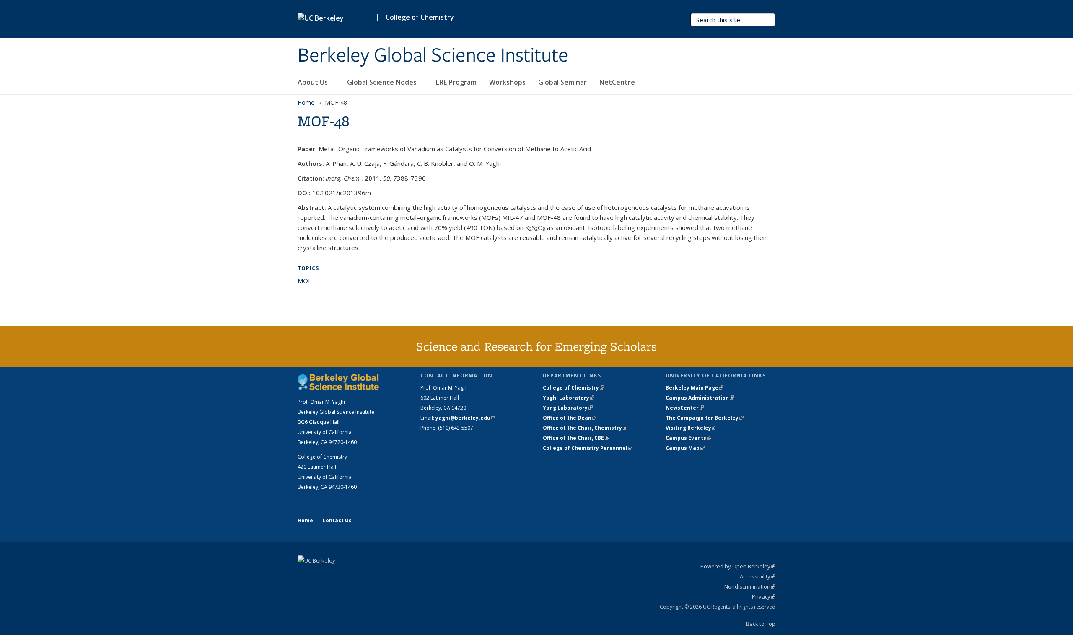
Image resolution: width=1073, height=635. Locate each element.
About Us (313, 82)
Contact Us (337, 520)
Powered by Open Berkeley (737, 566)
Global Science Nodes (382, 82)
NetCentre (618, 82)
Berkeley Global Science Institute (433, 55)
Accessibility (757, 576)
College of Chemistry (420, 17)
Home (306, 102)
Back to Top (760, 623)
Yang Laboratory (568, 407)
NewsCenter (685, 407)
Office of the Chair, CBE (576, 437)
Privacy (763, 596)
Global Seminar (562, 82)
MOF (304, 280)
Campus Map (685, 448)
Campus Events (688, 437)
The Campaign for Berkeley (705, 417)
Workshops (507, 82)
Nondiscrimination (749, 586)
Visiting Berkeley (691, 427)
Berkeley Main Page (694, 387)
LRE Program (456, 82)
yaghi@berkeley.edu (465, 417)
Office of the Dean (569, 417)
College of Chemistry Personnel (587, 448)
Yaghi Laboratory (568, 397)
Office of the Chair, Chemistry (585, 427)
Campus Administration (700, 397)
